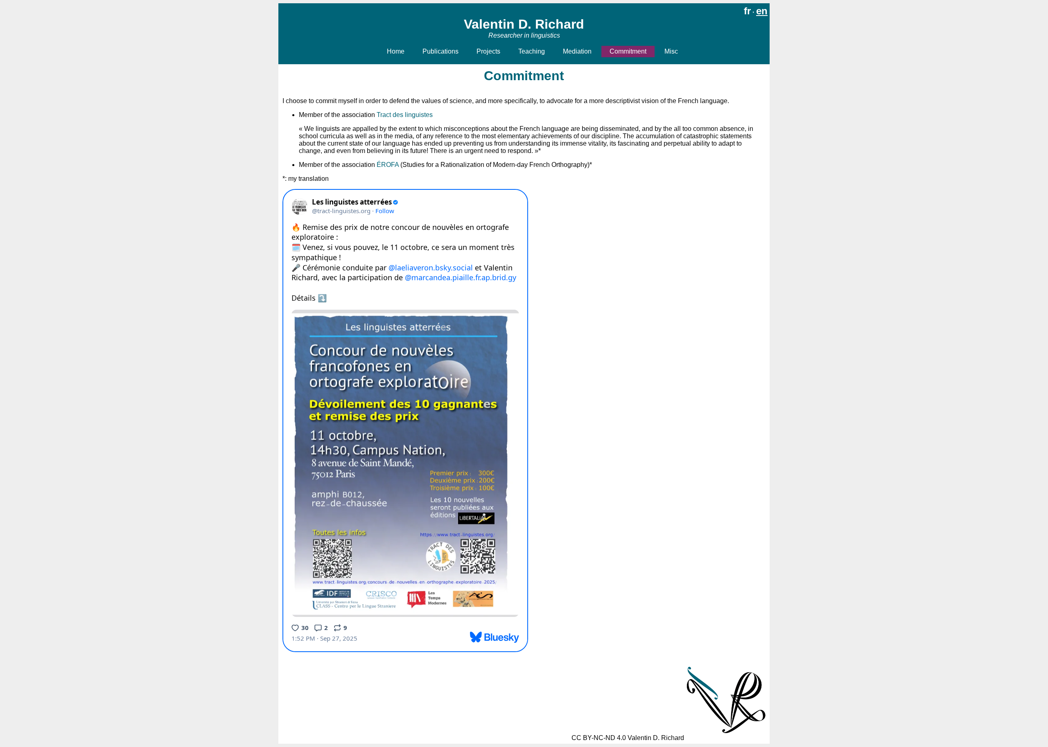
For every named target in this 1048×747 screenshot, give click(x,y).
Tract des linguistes (405, 114)
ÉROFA (388, 164)
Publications (440, 51)
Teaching (531, 51)
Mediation (577, 51)
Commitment (628, 51)
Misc (671, 51)
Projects (488, 51)
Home (395, 51)
